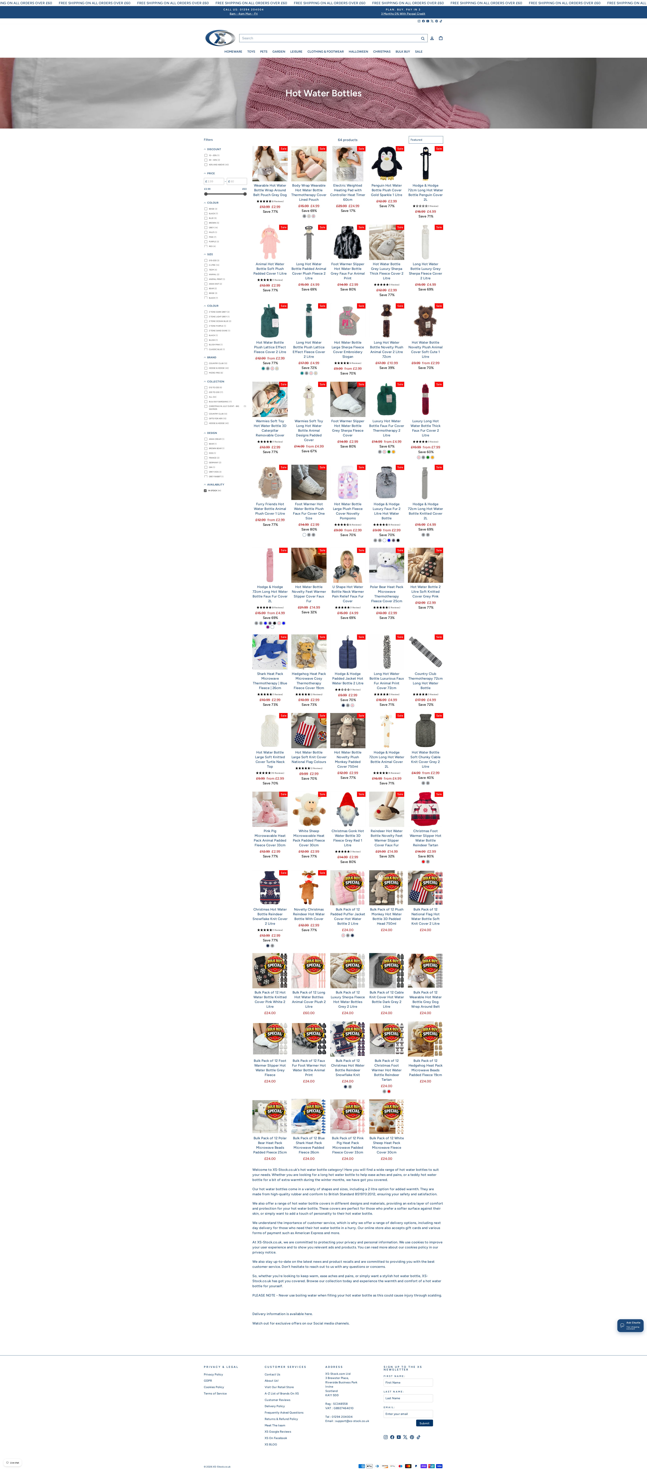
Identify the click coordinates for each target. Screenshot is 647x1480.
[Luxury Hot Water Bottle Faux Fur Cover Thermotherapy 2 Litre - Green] (389, 451)
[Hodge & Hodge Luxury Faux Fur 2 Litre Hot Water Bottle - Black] (398, 540)
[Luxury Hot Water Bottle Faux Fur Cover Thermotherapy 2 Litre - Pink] (384, 451)
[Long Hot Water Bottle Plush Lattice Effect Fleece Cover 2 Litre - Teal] (302, 373)
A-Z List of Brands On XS (282, 1393)
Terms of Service (215, 1393)
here (308, 1314)
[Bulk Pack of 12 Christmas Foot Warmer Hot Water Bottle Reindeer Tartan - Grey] (384, 1091)
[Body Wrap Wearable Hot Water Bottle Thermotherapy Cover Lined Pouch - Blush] (313, 216)
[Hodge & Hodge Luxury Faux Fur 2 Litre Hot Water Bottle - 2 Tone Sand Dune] (384, 540)
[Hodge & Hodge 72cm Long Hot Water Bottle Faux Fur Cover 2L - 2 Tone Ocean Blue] (265, 623)
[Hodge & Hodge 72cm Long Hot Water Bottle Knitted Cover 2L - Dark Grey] (427, 534)
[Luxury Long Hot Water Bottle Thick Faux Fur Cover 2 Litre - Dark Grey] (423, 457)
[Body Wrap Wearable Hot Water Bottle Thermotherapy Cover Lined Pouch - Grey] (304, 216)
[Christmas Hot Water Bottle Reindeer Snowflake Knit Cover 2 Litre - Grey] (272, 945)
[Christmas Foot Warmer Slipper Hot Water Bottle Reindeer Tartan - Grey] (427, 861)
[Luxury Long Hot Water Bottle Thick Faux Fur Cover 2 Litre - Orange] (432, 457)
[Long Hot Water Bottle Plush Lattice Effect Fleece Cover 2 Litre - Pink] (311, 373)
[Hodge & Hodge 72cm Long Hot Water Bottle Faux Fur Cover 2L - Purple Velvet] (270, 623)
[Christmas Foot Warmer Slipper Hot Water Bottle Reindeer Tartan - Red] (423, 861)
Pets (263, 51)
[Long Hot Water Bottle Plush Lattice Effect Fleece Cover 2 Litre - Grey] (306, 373)
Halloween (358, 51)
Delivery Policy (275, 1406)
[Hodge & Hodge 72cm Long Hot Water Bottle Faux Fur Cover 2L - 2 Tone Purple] (267, 627)
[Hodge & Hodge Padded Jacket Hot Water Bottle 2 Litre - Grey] (347, 705)
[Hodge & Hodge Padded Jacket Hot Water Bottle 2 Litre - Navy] (343, 705)
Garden (278, 51)
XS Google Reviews (278, 1431)
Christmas (382, 51)
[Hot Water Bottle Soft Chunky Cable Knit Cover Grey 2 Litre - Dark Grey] (423, 783)
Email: (389, 1407)
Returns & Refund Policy (281, 1419)
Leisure (296, 51)
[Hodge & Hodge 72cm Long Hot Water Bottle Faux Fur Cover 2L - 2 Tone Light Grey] (261, 623)
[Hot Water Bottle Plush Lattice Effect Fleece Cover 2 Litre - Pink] (272, 368)
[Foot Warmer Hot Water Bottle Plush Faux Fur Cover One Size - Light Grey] (309, 534)
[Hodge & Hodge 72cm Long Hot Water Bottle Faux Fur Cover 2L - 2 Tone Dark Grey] (256, 623)
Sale (419, 51)
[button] (270, 201)
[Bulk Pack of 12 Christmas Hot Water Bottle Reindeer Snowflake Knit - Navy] (345, 1086)
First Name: (394, 1376)
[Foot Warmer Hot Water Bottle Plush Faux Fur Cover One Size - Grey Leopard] (304, 534)
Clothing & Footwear (325, 51)
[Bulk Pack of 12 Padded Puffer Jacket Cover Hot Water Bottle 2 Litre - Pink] (343, 935)
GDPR (208, 1380)
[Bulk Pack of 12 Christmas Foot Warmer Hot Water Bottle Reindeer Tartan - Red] (389, 1091)
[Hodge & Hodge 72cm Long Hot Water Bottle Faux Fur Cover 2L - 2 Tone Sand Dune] (272, 627)
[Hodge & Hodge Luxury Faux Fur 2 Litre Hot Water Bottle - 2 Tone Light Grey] (379, 540)
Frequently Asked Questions (284, 1412)
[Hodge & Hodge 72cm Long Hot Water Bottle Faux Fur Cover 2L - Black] (274, 623)
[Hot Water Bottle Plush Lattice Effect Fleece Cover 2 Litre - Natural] (277, 368)
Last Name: (394, 1391)
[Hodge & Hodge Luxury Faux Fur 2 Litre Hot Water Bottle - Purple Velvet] (393, 540)
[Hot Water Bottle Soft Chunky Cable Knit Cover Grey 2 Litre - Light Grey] (427, 783)
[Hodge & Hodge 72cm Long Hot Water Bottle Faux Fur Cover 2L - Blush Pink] (279, 623)
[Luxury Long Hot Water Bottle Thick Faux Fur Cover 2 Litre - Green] (427, 457)
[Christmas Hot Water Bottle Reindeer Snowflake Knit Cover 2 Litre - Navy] (267, 945)
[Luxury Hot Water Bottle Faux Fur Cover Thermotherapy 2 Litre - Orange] (393, 451)
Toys (251, 51)
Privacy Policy (213, 1374)
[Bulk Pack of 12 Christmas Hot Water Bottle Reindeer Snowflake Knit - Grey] (350, 1086)
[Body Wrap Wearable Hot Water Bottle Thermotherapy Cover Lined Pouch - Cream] (309, 216)
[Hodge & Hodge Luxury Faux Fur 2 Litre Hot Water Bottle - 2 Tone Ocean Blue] (389, 540)
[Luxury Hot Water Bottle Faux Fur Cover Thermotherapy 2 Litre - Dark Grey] (379, 451)
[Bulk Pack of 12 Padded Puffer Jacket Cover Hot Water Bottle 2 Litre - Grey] (347, 935)
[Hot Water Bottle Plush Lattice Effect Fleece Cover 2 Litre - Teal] (263, 368)
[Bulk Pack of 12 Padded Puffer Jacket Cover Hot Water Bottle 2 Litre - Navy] (352, 935)
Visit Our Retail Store (279, 1387)
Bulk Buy (403, 51)
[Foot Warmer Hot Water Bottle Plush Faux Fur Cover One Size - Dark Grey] (313, 534)
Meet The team (275, 1425)
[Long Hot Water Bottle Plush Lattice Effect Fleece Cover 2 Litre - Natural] (315, 373)
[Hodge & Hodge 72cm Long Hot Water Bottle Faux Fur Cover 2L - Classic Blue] (283, 623)
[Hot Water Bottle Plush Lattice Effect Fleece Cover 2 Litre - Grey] (267, 368)
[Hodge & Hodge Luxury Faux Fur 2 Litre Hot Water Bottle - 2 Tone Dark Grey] (375, 540)
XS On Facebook (276, 1438)
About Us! (272, 1380)
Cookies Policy (214, 1387)
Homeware (233, 51)
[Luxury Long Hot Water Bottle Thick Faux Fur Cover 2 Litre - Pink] (418, 457)
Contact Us (272, 1374)
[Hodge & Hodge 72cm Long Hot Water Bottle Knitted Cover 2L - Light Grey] (423, 534)
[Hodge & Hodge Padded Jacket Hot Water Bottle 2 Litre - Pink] (352, 705)
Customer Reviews (277, 1400)
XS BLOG (271, 1444)
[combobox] (333, 38)
